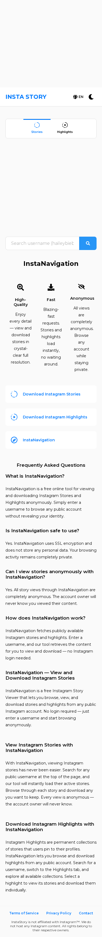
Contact (86, 913)
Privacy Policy (58, 913)
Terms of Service (24, 913)
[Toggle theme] (91, 96)
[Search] (88, 243)
